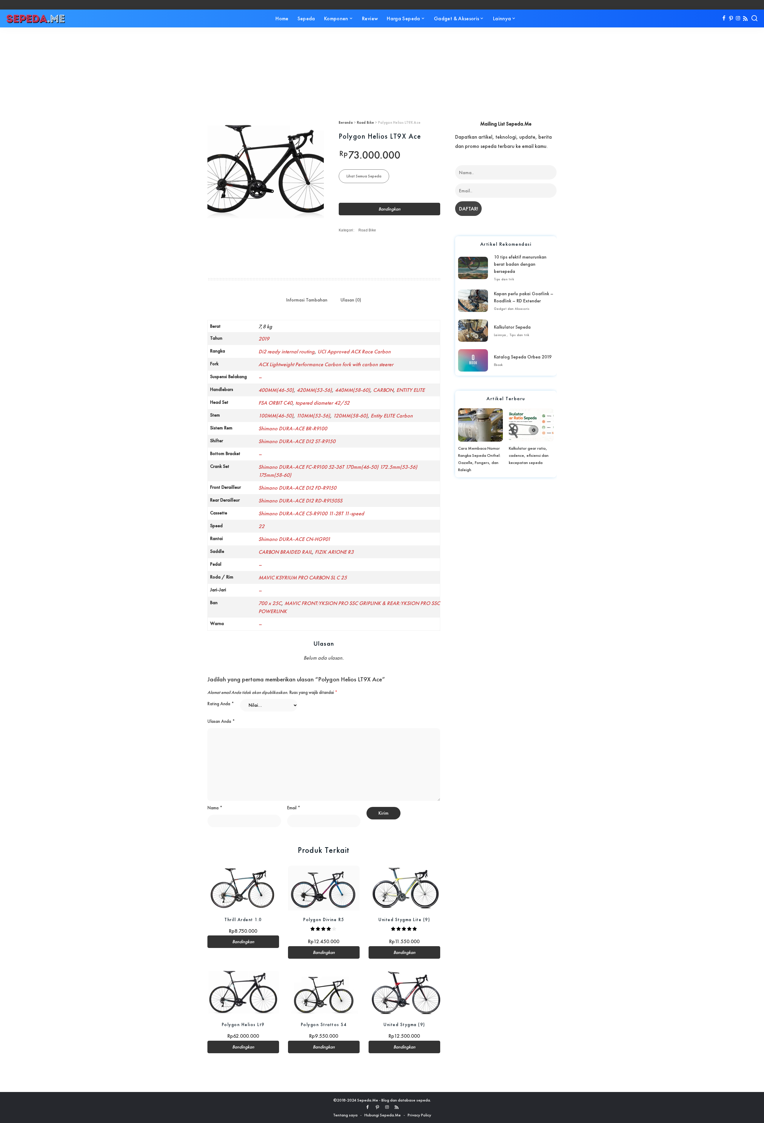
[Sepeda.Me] (36, 18)
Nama (214, 808)
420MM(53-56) (314, 389)
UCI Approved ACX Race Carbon (354, 351)
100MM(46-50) (275, 415)
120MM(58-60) (350, 415)
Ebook (498, 365)
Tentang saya (345, 1115)
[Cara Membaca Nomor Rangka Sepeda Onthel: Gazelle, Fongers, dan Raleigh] (480, 425)
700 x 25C (269, 603)
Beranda (346, 122)
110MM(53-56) (313, 415)
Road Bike (365, 122)
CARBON (383, 389)
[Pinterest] (731, 18)
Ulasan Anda (221, 721)
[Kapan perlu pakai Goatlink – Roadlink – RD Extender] (473, 301)
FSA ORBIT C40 (275, 402)
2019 (263, 338)
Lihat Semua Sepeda (363, 176)
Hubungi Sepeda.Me (382, 1115)
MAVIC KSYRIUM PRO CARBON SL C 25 (302, 577)
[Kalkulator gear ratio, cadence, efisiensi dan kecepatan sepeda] (531, 425)
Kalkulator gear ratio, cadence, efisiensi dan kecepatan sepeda (529, 455)
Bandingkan (389, 209)
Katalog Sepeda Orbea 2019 (523, 357)
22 (261, 526)
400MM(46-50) (276, 389)
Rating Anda (220, 704)
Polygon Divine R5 (323, 919)
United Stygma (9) (404, 1024)
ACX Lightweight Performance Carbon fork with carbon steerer (325, 364)
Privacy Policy (419, 1115)
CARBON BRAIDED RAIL (285, 551)
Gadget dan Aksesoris (512, 309)
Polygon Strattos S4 (324, 1024)
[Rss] (745, 18)
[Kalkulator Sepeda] (473, 330)
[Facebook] (723, 18)
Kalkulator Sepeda (512, 327)
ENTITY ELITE (410, 389)
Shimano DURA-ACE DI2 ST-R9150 (296, 441)
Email (293, 808)
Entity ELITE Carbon (392, 415)
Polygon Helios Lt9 (243, 1024)
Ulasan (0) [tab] (351, 300)
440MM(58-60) (352, 389)
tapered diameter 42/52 (322, 402)
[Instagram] (738, 18)
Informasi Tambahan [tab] (306, 300)
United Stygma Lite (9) (404, 919)
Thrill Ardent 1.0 (243, 919)
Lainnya (500, 335)
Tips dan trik (504, 279)
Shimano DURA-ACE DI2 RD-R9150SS (300, 500)
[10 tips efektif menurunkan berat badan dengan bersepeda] (473, 268)
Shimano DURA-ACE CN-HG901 (294, 539)
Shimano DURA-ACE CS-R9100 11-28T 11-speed (311, 513)
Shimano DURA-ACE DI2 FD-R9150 (297, 487)
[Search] (754, 18)
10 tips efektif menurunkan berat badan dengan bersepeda (520, 264)
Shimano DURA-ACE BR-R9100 (292, 428)
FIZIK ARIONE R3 (334, 551)
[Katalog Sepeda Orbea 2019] (473, 360)
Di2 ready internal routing (286, 351)
